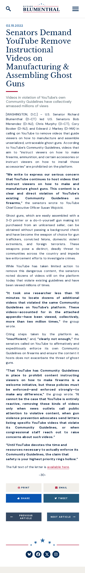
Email (63, 487)
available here (58, 467)
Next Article (61, 516)
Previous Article (26, 517)
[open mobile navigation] (75, 9)
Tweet (63, 498)
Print (25, 487)
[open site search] (8, 9)
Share (25, 498)
